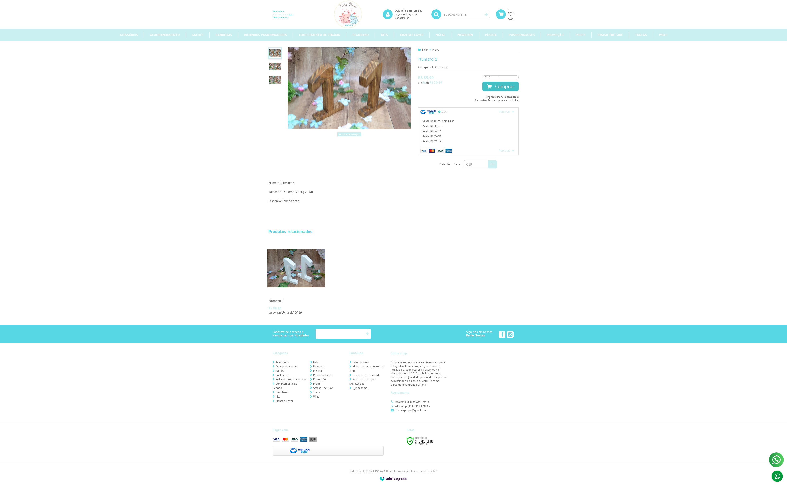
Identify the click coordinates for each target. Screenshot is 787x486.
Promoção (319, 379)
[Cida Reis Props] (348, 14)
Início (425, 49)
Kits (278, 396)
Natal (316, 362)
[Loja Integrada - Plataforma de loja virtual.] (393, 479)
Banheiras (282, 375)
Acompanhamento (287, 366)
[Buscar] (486, 14)
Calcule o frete (450, 164)
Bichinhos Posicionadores (291, 379)
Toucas (317, 392)
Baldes (280, 371)
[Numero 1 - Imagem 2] (275, 67)
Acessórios (282, 362)
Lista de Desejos (350, 134)
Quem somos (361, 388)
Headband (282, 392)
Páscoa (317, 371)
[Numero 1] (296, 278)
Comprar (504, 86)
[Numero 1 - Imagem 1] (275, 53)
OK (492, 164)
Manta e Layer (284, 401)
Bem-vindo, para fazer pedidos (283, 14)
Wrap (316, 396)
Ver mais (296, 290)
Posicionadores (322, 375)
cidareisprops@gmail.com (411, 410)
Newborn (318, 366)
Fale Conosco (361, 362)
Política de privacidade (366, 375)
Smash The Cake (323, 388)
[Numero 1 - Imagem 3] (275, 80)
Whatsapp (412, 406)
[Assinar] (367, 334)
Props (435, 49)
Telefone (412, 401)
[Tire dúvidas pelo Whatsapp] (777, 476)
